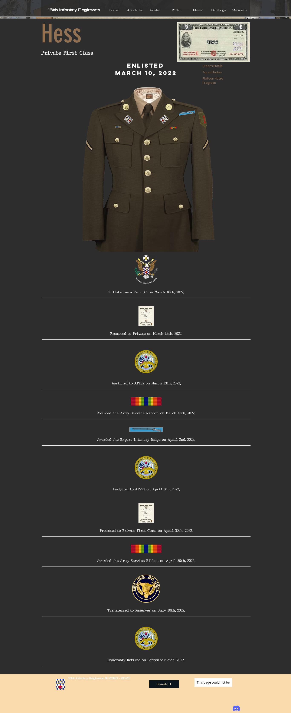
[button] (134, 10)
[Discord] (236, 708)
